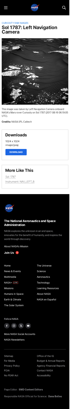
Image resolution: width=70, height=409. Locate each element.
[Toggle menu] (5, 7)
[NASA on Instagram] (14, 325)
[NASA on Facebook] (7, 325)
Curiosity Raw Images (15, 23)
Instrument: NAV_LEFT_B (19, 181)
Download (16, 152)
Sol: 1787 (10, 176)
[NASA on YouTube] (28, 325)
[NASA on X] (21, 325)
